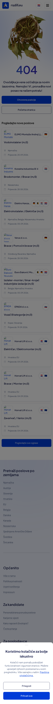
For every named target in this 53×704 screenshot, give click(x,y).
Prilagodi (26, 685)
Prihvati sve (26, 695)
